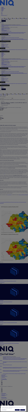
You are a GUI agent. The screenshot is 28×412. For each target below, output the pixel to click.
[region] (13, 408)
